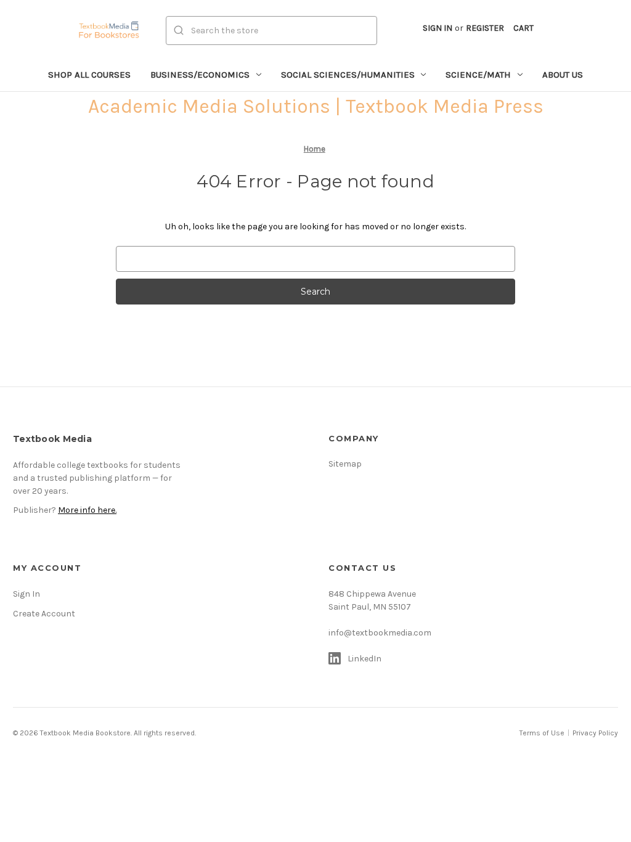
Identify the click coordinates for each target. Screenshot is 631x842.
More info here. (87, 510)
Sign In (26, 594)
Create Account (44, 613)
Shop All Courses (89, 74)
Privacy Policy (595, 733)
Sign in (437, 28)
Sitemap (345, 464)
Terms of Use (541, 733)
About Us (562, 74)
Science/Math (478, 74)
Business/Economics (200, 74)
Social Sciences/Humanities (348, 74)
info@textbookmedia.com (379, 632)
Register (485, 28)
